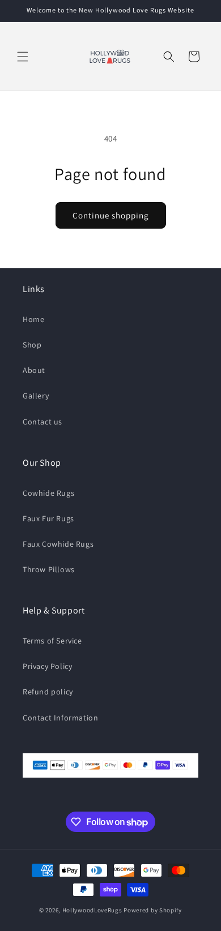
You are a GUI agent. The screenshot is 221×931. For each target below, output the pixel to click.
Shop (32, 345)
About (34, 370)
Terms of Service (52, 641)
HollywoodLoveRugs (92, 910)
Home (33, 319)
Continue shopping (111, 215)
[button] (22, 56)
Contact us (42, 422)
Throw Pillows (49, 569)
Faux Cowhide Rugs (58, 544)
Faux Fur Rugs (48, 518)
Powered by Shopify (153, 910)
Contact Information (60, 718)
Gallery (36, 396)
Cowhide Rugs (48, 493)
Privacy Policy (47, 666)
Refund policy (48, 692)
